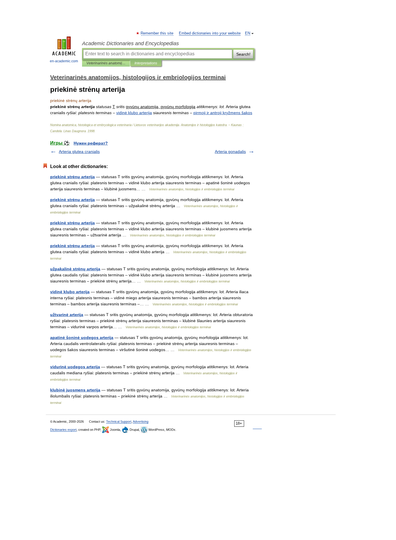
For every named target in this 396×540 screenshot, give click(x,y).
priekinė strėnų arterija (72, 176)
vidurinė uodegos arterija (75, 366)
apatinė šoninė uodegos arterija (81, 337)
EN (247, 33)
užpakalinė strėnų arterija (75, 269)
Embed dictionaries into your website (210, 33)
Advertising (140, 421)
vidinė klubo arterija (70, 291)
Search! (243, 54)
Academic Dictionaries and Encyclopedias (130, 43)
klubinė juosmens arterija (75, 390)
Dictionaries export (63, 429)
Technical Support (118, 421)
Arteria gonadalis (230, 151)
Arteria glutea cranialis (79, 151)
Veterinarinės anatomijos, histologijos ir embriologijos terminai (106, 63)
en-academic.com (64, 61)
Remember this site (157, 33)
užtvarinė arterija (66, 314)
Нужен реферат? (91, 143)
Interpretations (146, 63)
